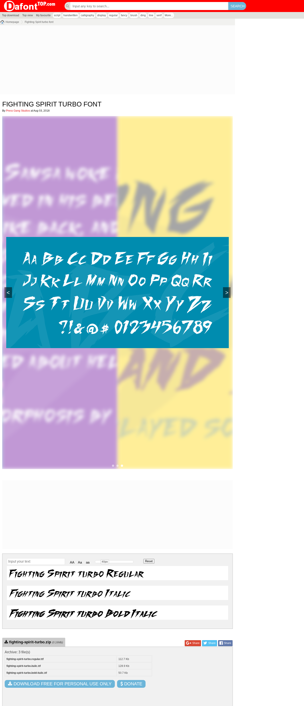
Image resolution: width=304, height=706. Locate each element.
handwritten (70, 15)
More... (169, 15)
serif (159, 15)
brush (133, 15)
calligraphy (87, 15)
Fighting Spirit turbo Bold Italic (82, 612)
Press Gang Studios (18, 110)
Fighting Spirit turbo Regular (76, 573)
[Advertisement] (117, 61)
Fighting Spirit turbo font (39, 22)
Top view (27, 15)
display (101, 15)
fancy (124, 15)
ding (143, 15)
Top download (10, 15)
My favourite (43, 15)
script (57, 15)
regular (113, 15)
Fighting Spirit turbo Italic (69, 593)
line (151, 15)
